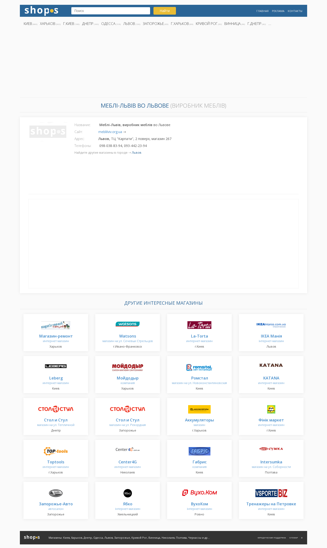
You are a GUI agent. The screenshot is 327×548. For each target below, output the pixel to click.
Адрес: (79, 138)
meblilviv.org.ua (110, 131)
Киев (28, 23)
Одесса (108, 23)
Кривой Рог (206, 23)
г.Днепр (254, 23)
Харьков (47, 23)
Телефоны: (82, 145)
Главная (262, 11)
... (269, 23)
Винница (232, 23)
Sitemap (293, 537)
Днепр (87, 23)
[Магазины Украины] (41, 10)
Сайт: (78, 131)
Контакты (295, 11)
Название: (82, 124)
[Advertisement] (163, 63)
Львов (129, 23)
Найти (165, 10)
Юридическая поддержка (272, 537)
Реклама (278, 11)
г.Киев (68, 23)
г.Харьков (180, 23)
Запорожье (153, 23)
